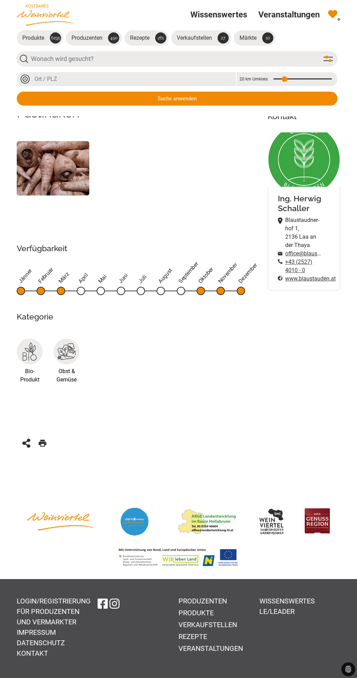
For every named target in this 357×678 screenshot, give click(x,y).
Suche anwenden (177, 98)
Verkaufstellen (201, 37)
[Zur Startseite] (45, 14)
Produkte (41, 37)
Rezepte (147, 37)
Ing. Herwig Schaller (299, 203)
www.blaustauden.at (303, 278)
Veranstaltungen (210, 648)
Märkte (255, 37)
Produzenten (94, 37)
